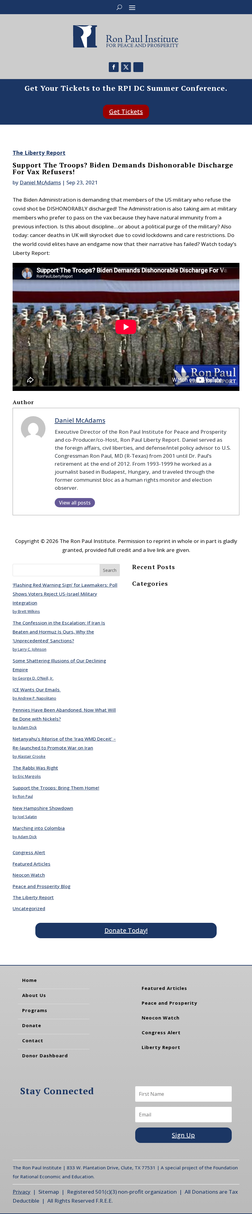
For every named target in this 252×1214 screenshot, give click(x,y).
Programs (34, 1010)
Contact (32, 1040)
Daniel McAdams (40, 182)
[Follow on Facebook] (114, 67)
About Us (34, 995)
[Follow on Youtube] (138, 67)
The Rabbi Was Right (35, 768)
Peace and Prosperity (169, 1003)
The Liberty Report (39, 152)
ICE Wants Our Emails (37, 689)
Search (109, 570)
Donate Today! (126, 930)
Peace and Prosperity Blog (41, 886)
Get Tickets (126, 111)
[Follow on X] (126, 67)
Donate (31, 1025)
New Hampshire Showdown (43, 808)
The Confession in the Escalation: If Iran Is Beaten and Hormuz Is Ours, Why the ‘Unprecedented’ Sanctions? (59, 632)
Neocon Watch (29, 875)
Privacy (21, 1191)
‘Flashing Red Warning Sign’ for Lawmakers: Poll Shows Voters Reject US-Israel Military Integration (65, 594)
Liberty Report (161, 1047)
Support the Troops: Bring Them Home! (56, 788)
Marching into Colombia (39, 828)
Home (29, 980)
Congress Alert (29, 852)
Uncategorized (29, 908)
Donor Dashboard (45, 1055)
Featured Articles (31, 864)
